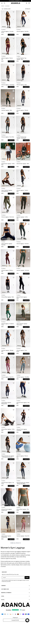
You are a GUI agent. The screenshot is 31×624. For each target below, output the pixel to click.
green (10, 563)
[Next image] (13, 19)
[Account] (26, 3)
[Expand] (2, 3)
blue (8, 563)
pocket (8, 564)
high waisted (3, 564)
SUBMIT (27, 577)
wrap (28, 563)
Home (2, 6)
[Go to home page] (15, 3)
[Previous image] (2, 19)
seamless (14, 564)
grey (13, 563)
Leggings (7, 6)
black (2, 563)
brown (5, 563)
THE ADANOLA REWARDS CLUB (15, 0)
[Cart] (29, 3)
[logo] (15, 605)
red (17, 563)
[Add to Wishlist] (13, 12)
